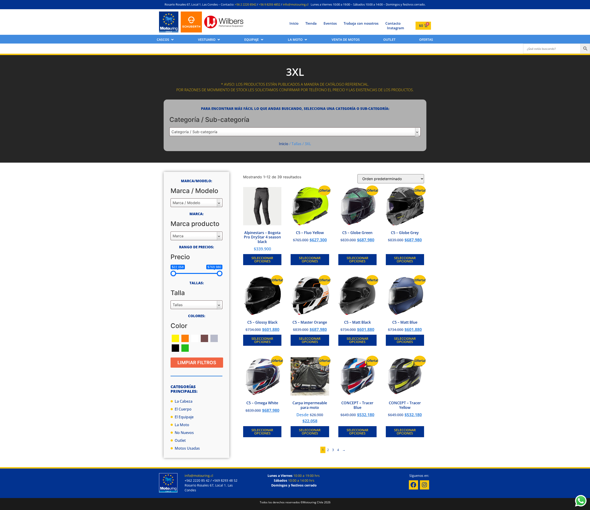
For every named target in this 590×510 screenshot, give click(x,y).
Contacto (393, 23)
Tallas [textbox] (178, 304)
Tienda (311, 23)
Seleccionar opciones (262, 259)
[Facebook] (413, 484)
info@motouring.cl (295, 4)
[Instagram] (424, 484)
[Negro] (175, 347)
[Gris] (214, 338)
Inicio (293, 23)
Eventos (330, 23)
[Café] (204, 338)
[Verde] (185, 347)
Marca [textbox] (178, 236)
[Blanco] (195, 338)
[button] (165, 39)
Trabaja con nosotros (361, 23)
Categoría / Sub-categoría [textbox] (194, 131)
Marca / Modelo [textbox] (186, 202)
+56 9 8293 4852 (269, 4)
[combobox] (295, 131)
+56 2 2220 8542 (245, 4)
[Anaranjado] (185, 338)
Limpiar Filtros (196, 362)
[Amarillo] (175, 338)
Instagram (395, 28)
